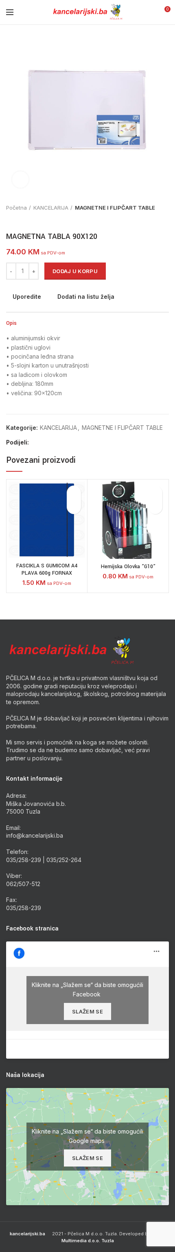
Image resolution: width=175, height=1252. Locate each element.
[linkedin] (65, 443)
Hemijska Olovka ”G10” (128, 566)
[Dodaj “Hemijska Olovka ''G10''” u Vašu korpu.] (155, 507)
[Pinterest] (56, 443)
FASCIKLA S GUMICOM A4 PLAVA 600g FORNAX (46, 569)
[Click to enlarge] (20, 179)
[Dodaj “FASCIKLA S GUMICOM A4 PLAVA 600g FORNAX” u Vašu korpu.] (74, 507)
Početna (16, 207)
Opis (11, 323)
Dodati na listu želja (85, 297)
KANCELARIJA (50, 207)
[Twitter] (46, 443)
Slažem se (87, 1011)
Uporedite (27, 297)
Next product (26, 219)
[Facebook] (37, 443)
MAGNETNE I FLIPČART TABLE (115, 207)
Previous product (10, 219)
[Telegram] (74, 443)
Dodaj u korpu (75, 271)
